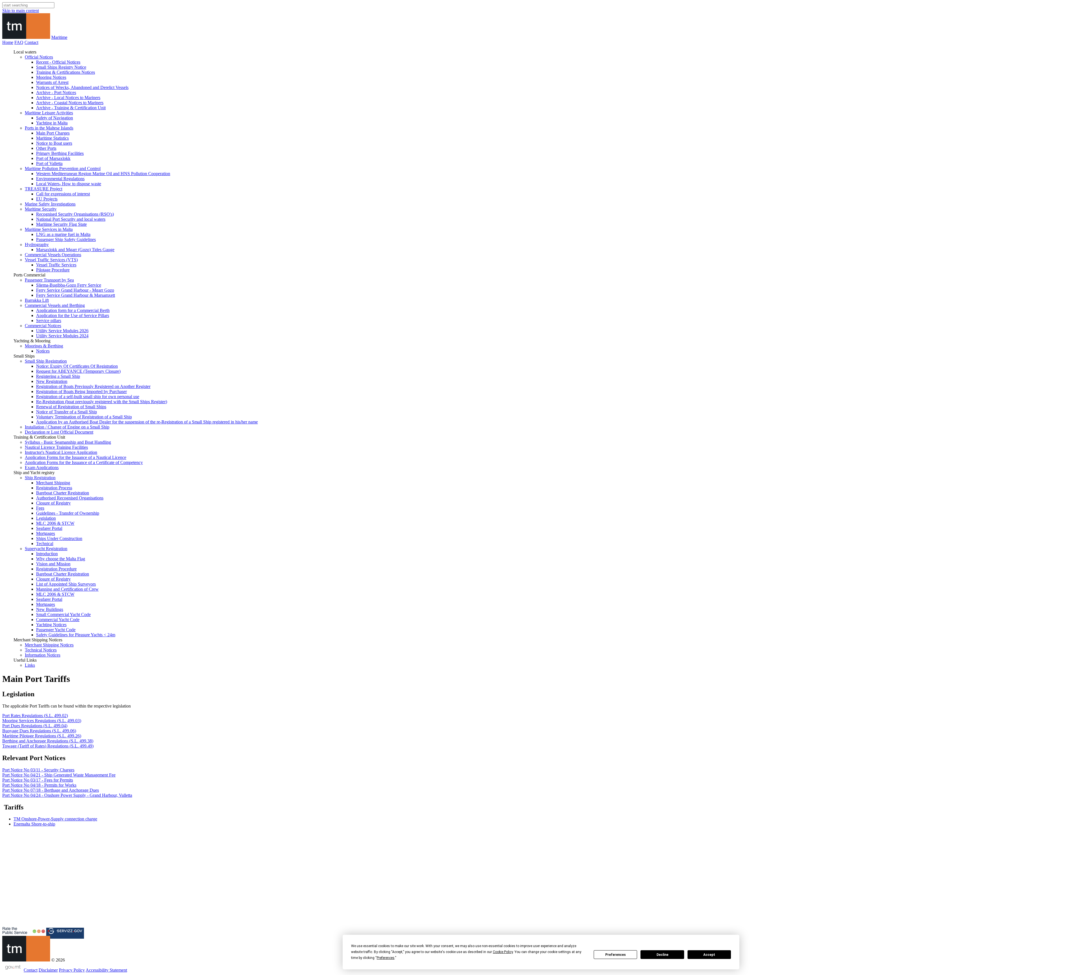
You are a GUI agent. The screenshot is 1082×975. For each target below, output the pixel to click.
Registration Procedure (56, 568)
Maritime (59, 37)
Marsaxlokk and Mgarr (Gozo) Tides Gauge (75, 249)
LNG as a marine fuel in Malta (63, 234)
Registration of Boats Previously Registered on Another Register (93, 386)
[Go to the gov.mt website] (12, 970)
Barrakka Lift (37, 300)
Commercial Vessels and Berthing (55, 305)
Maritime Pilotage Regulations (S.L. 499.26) (41, 735)
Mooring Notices (51, 77)
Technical (44, 543)
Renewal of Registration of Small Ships (71, 406)
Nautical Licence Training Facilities (56, 447)
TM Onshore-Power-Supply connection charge (55, 818)
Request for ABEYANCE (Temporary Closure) (78, 371)
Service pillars (48, 320)
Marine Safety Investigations (50, 204)
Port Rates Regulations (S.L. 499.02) (35, 715)
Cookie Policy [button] (503, 952)
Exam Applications (42, 467)
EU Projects (46, 199)
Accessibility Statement (106, 970)
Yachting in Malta (52, 123)
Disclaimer (48, 970)
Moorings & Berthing (44, 345)
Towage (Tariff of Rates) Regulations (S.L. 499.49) (48, 746)
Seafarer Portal (49, 528)
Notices (43, 351)
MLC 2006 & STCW (55, 523)
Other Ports (46, 148)
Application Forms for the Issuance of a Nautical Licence (75, 457)
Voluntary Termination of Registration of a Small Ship (84, 416)
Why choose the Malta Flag (60, 558)
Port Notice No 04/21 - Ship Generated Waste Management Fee (59, 775)
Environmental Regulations (60, 178)
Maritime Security (41, 209)
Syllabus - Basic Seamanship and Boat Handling (68, 442)
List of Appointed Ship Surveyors (66, 584)
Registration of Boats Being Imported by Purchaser (81, 391)
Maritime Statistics (52, 138)
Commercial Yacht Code (57, 619)
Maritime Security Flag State (61, 224)
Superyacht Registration (46, 548)
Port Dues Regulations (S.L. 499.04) (34, 725)
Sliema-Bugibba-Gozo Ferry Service (68, 285)
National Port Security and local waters (70, 219)
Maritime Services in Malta (49, 229)
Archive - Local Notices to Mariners (68, 97)
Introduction (47, 553)
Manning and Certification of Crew (67, 589)
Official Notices (39, 57)
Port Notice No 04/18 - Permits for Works (39, 785)
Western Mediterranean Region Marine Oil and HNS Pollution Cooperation (103, 173)
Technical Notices (41, 650)
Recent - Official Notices (58, 62)
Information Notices (42, 655)
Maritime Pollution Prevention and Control (63, 168)
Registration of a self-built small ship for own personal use (87, 396)
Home (7, 42)
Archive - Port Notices (56, 92)
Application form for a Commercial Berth (73, 310)
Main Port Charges (53, 133)
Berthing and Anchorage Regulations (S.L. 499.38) (47, 740)
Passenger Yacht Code (56, 629)
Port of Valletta (49, 163)
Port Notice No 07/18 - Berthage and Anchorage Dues (50, 790)
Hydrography (37, 244)
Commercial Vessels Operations (53, 254)
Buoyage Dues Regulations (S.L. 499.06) (39, 730)
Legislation (46, 518)
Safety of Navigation (54, 117)
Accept (709, 955)
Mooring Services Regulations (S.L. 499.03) (41, 720)
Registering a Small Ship (58, 376)
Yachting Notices (51, 624)
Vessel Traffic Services (56, 264)
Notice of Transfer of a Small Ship (66, 411)
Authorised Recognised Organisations (69, 498)
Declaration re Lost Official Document (59, 432)
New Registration (51, 381)
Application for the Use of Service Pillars (72, 315)
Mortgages (45, 533)
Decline (662, 955)
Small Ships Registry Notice (61, 67)
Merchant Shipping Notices (49, 644)
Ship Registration (40, 477)
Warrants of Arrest (52, 82)
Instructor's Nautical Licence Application (61, 452)
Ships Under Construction (59, 538)
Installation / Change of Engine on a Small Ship (67, 427)
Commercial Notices (43, 325)
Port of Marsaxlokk (53, 158)
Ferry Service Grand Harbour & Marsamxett (75, 295)
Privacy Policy (72, 970)
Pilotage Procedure (53, 269)
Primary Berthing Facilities (60, 153)
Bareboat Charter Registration (62, 492)
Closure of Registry (53, 503)
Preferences (615, 955)
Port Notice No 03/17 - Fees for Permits (37, 780)
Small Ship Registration (46, 361)
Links (30, 665)
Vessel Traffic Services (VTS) (51, 259)
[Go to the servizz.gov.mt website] (65, 933)
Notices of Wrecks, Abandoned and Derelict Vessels (82, 87)
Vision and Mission (53, 563)
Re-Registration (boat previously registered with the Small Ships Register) (101, 401)
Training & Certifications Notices (65, 72)
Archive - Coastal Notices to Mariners (69, 102)
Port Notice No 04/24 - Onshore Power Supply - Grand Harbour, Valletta (67, 795)
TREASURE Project (43, 188)
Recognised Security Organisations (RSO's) (75, 214)
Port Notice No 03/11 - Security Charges (38, 769)
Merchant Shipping (53, 482)
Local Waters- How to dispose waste (68, 183)
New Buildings (49, 609)
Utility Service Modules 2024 (62, 335)
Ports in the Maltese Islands (49, 128)
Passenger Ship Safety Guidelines (66, 239)
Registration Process (54, 487)
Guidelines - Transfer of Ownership (67, 513)
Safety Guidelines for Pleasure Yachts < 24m (75, 634)
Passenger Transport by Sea (49, 280)
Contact (31, 42)
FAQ (18, 42)
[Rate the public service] (23, 933)
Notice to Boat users (54, 143)
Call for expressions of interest (63, 193)
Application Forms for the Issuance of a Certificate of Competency (84, 462)
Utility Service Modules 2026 (62, 330)
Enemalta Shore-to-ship (34, 824)
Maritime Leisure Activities (49, 112)
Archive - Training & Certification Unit (71, 107)
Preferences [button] (385, 958)
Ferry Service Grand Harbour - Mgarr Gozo (75, 290)
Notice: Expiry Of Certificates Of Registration (77, 366)
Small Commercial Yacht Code (63, 614)
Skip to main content (20, 10)
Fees (40, 508)
